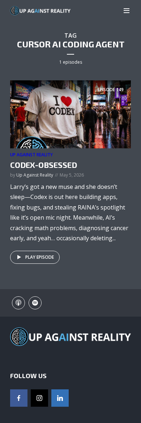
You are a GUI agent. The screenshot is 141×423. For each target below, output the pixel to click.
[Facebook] (18, 398)
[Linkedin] (60, 398)
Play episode (39, 257)
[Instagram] (39, 398)
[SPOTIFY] (35, 302)
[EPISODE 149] (70, 114)
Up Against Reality (31, 155)
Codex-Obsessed (43, 164)
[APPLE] (18, 302)
